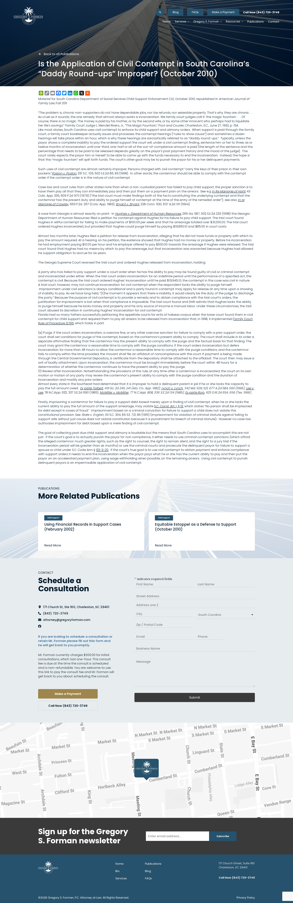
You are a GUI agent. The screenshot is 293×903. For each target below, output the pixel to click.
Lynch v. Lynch (172, 388)
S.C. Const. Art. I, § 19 (168, 406)
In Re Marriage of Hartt (228, 191)
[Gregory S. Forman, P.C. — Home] (28, 16)
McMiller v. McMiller (114, 392)
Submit (194, 697)
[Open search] (160, 12)
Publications (255, 21)
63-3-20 (102, 450)
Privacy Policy (246, 897)
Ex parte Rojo (194, 392)
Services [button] (180, 21)
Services (121, 878)
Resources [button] (233, 21)
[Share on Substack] (88, 93)
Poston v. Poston (64, 173)
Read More (52, 545)
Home (167, 21)
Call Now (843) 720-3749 (261, 12)
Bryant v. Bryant (127, 204)
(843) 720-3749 (55, 613)
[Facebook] (39, 626)
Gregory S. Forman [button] (206, 21)
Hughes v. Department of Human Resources (148, 213)
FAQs (195, 12)
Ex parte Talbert (91, 388)
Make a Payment (223, 12)
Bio (117, 871)
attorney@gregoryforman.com (66, 620)
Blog (176, 12)
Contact (273, 21)
